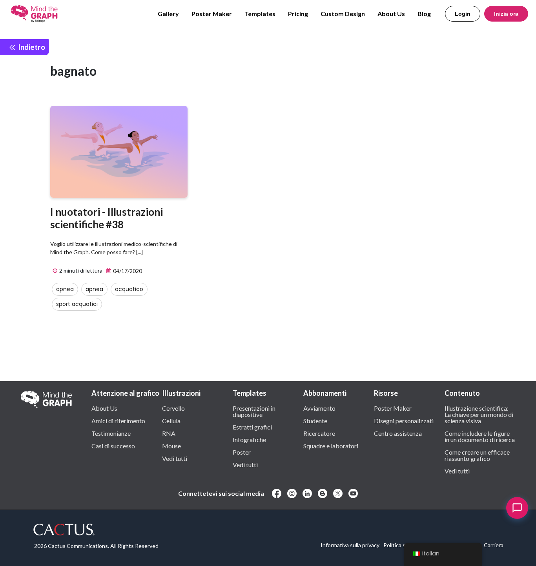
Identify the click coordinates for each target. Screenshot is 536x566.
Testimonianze (111, 433)
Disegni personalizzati (404, 420)
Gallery (168, 13)
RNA (168, 433)
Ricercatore (319, 433)
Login (462, 14)
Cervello (173, 407)
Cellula (171, 420)
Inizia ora (506, 14)
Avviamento (319, 407)
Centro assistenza (398, 433)
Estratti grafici (252, 426)
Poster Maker (211, 13)
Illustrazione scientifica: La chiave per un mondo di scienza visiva (479, 414)
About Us (391, 13)
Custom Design (343, 13)
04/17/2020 (127, 271)
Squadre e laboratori (330, 445)
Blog (424, 13)
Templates (259, 13)
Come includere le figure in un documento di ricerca (480, 436)
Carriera (493, 545)
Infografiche (249, 439)
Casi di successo (113, 445)
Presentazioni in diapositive (254, 411)
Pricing (298, 13)
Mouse (171, 445)
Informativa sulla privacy (350, 545)
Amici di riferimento (118, 420)
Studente (315, 420)
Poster (242, 451)
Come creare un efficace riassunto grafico (477, 455)
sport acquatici (77, 304)
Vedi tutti (174, 458)
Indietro (30, 46)
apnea (65, 289)
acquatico (129, 289)
